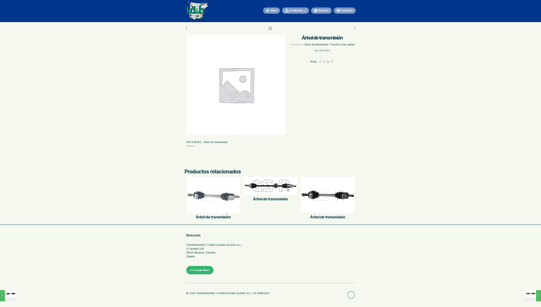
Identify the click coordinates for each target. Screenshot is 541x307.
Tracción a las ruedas (342, 44)
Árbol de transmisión (316, 44)
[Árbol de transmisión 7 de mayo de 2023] (8, 295)
